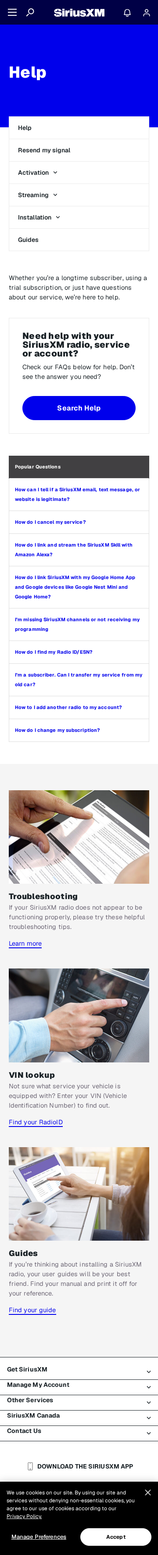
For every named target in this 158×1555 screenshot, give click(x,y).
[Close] (148, 1493)
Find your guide (32, 1310)
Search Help (79, 408)
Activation (33, 172)
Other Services (30, 1400)
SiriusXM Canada (33, 1415)
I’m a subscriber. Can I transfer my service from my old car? (78, 680)
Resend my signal (44, 150)
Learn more (25, 943)
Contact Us (24, 1431)
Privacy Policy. (24, 1516)
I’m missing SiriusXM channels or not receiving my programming (77, 624)
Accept (116, 1537)
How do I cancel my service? (50, 522)
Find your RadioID (36, 1122)
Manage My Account (38, 1385)
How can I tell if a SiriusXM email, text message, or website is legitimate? (77, 494)
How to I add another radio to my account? (68, 707)
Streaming (33, 195)
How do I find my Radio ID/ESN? (54, 652)
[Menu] (12, 12)
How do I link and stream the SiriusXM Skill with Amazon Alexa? (74, 550)
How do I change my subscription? (57, 730)
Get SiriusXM (27, 1369)
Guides (28, 240)
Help (25, 128)
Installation (34, 217)
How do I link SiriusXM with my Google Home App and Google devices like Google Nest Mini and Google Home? (75, 587)
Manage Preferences (38, 1537)
